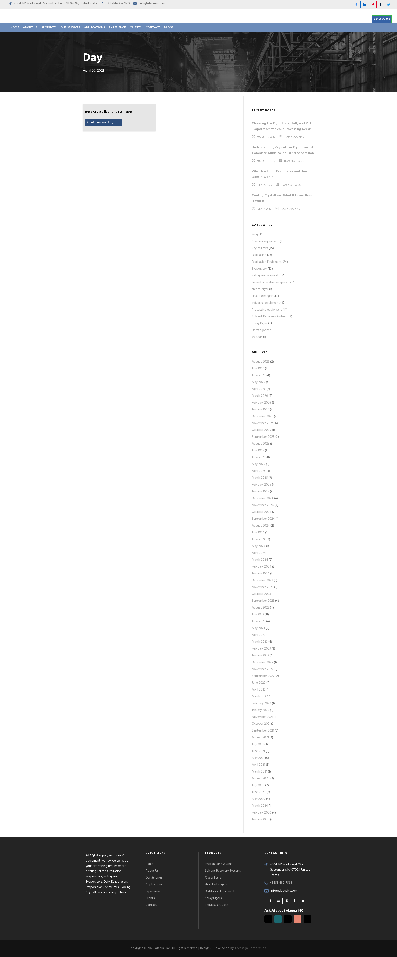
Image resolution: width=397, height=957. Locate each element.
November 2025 (263, 423)
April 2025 (259, 471)
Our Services (70, 27)
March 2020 (260, 805)
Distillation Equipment (267, 261)
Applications (94, 27)
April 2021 (258, 764)
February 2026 (261, 402)
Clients (136, 27)
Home (14, 27)
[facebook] (356, 4)
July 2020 (258, 785)
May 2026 (258, 382)
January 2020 (260, 819)
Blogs (168, 27)
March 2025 (260, 477)
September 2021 (263, 730)
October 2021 (261, 723)
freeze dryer (260, 289)
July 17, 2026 (264, 209)
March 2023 (260, 641)
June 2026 (258, 375)
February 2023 (261, 648)
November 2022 (263, 669)
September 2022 (263, 676)
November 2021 (262, 717)
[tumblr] (380, 4)
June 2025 (258, 457)
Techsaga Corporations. (251, 948)
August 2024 (261, 525)
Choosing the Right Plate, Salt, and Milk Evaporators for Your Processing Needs (282, 126)
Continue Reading (100, 122)
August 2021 (260, 737)
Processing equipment (267, 309)
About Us (30, 27)
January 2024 (260, 573)
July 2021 (258, 744)
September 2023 (263, 600)
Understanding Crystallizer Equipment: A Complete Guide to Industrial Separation (283, 150)
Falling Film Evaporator (267, 275)
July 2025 (258, 450)
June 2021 (258, 751)
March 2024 (260, 559)
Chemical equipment (265, 241)
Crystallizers (260, 248)
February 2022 (261, 703)
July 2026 (258, 368)
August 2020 (261, 778)
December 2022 (262, 662)
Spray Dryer (259, 323)
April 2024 (259, 553)
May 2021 (258, 758)
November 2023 (262, 587)
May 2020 (258, 799)
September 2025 (263, 436)
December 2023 (262, 580)
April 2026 (259, 389)
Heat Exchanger (262, 296)
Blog (255, 234)
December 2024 (262, 498)
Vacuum (257, 337)
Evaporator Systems (218, 864)
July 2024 (258, 532)
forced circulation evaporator (272, 282)
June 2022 (258, 682)
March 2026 (260, 395)
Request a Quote (216, 905)
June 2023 (258, 621)
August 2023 (260, 607)
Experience (117, 27)
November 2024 (263, 505)
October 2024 (261, 512)
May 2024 (258, 546)
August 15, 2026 (266, 137)
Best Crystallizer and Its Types (109, 112)
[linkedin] (364, 4)
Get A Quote (381, 19)
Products (48, 27)
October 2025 (261, 430)
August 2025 (260, 443)
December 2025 (262, 416)
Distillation (259, 255)
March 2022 (260, 696)
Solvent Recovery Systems (270, 316)
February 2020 (261, 812)
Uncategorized (261, 330)
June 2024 (259, 539)
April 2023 (258, 635)
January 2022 (260, 710)
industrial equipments (266, 302)
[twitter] (389, 4)
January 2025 (260, 491)
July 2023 (258, 614)
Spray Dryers (213, 898)
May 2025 (258, 464)
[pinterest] (373, 4)
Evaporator (259, 268)
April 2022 (259, 689)
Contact (153, 27)
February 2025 (261, 484)
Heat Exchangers (216, 884)
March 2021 (259, 771)
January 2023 (260, 655)
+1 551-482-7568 (119, 3)
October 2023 (261, 594)
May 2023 (258, 628)
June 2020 (259, 792)
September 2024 (263, 518)
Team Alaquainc (294, 137)
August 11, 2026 (266, 161)
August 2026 (260, 361)
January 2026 (260, 409)
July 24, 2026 (264, 185)
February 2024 (261, 566)
